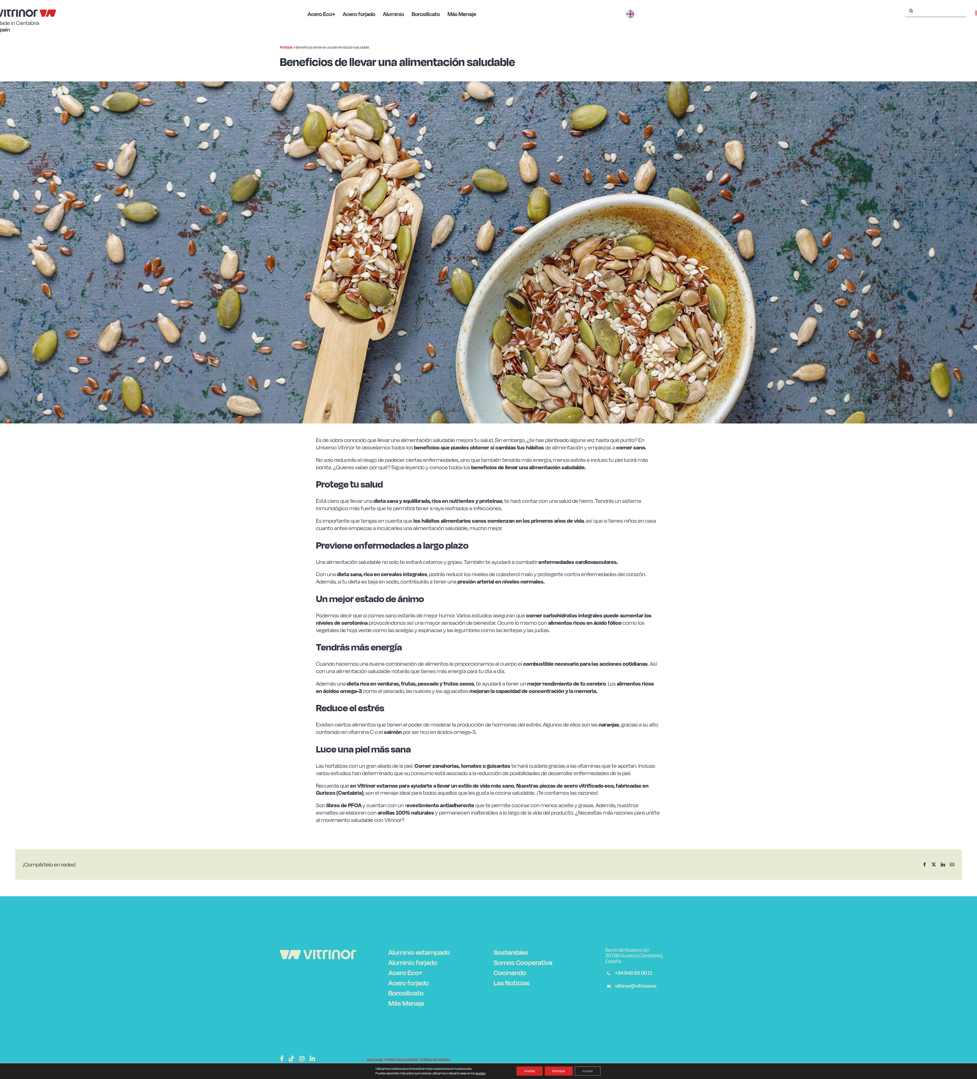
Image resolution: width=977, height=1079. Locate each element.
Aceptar (529, 1071)
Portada (286, 47)
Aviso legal (375, 1059)
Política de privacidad (402, 1059)
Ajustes (587, 1071)
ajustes (480, 1073)
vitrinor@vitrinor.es (635, 986)
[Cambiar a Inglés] (630, 9)
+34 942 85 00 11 (633, 973)
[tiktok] (291, 1059)
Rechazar (558, 1071)
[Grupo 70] (318, 952)
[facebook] (282, 1059)
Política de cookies (435, 1059)
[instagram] (302, 1059)
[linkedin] (312, 1059)
